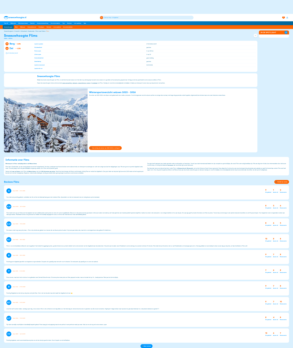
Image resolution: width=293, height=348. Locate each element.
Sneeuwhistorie (32, 27)
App (85, 23)
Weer (16, 27)
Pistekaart (41, 27)
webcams (74, 83)
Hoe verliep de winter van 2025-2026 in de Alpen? (106, 148)
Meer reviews (147, 346)
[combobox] (148, 17)
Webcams (13, 23)
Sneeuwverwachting (42, 23)
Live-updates (57, 27)
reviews (88, 83)
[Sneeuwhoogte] (51, 17)
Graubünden (31, 31)
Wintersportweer (23, 23)
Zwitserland (24, 31)
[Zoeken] (148, 17)
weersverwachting (67, 83)
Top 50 (6, 23)
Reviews (69, 23)
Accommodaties (55, 23)
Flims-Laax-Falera (40, 31)
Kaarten (32, 23)
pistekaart (95, 83)
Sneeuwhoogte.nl (8, 31)
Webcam (22, 27)
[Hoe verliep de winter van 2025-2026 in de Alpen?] (46, 120)
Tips (63, 23)
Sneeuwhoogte (8, 27)
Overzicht (17, 31)
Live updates (77, 23)
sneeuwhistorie (82, 83)
